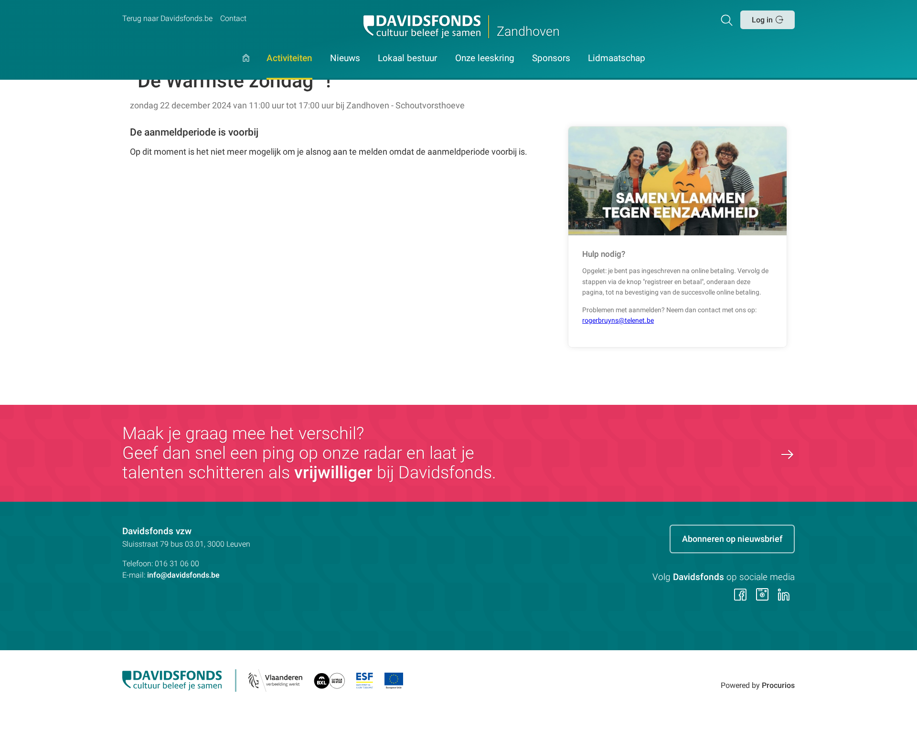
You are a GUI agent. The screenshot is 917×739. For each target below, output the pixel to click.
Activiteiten (289, 58)
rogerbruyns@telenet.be (618, 321)
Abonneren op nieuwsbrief (732, 539)
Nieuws (345, 58)
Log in (762, 19)
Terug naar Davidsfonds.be (167, 18)
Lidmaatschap (616, 58)
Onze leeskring (484, 58)
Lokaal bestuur (407, 58)
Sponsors (551, 58)
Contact (233, 18)
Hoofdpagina (246, 67)
